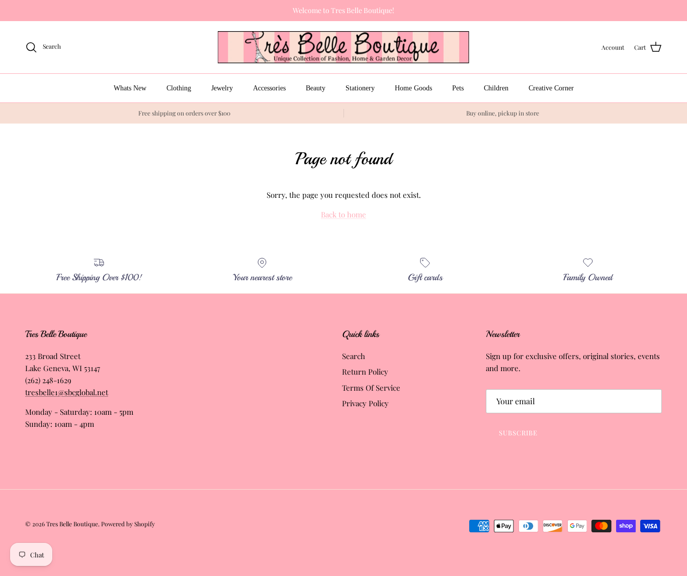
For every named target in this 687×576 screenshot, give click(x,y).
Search (353, 356)
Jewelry (222, 88)
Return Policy (365, 372)
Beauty (315, 88)
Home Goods (413, 88)
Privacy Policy (365, 403)
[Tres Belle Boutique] (343, 47)
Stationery (360, 88)
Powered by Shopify (128, 524)
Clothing (178, 88)
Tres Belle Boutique (72, 524)
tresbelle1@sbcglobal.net (66, 392)
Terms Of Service (371, 388)
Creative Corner (551, 88)
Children (496, 88)
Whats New (130, 88)
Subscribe (518, 432)
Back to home (343, 214)
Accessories (269, 88)
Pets (458, 88)
